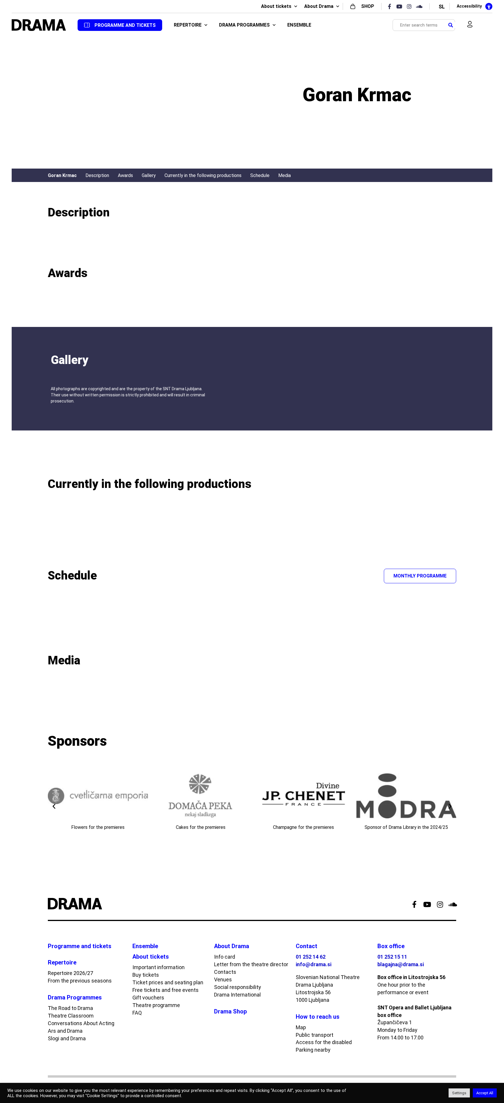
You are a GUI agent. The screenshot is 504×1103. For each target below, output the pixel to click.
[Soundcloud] (421, 6)
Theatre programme (156, 1005)
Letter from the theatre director (251, 964)
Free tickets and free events (165, 990)
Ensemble (145, 946)
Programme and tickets (79, 946)
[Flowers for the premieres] (98, 796)
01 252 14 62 (311, 957)
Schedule (260, 175)
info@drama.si (313, 964)
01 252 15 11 (392, 957)
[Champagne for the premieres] (303, 796)
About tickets (276, 6)
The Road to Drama (70, 1008)
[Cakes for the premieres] (201, 796)
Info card (224, 957)
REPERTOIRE (188, 25)
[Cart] (482, 25)
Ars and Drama (65, 1031)
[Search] (451, 25)
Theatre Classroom (71, 1016)
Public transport (314, 1035)
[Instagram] (411, 6)
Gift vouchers (148, 998)
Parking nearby (313, 1050)
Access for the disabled (324, 1042)
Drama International (237, 995)
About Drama (318, 6)
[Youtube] (401, 6)
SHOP (367, 6)
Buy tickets (145, 975)
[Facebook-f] (391, 6)
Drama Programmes (75, 997)
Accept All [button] (484, 1093)
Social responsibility (237, 987)
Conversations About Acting (81, 1023)
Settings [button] (459, 1093)
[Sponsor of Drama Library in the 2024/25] (406, 796)
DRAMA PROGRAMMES (244, 25)
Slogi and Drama (67, 1038)
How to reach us (318, 1016)
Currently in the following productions (203, 175)
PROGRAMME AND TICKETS (125, 25)
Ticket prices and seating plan (167, 982)
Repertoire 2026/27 (70, 973)
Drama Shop (230, 1011)
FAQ (137, 1013)
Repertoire (62, 962)
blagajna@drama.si (400, 964)
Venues (223, 979)
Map (301, 1027)
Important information (158, 967)
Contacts (225, 972)
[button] (54, 806)
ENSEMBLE (299, 25)
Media (284, 175)
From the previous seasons (80, 981)
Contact (306, 946)
